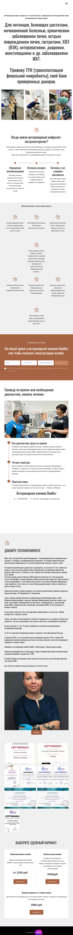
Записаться (61, 363)
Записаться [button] (20, 882)
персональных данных (33, 368)
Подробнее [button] (36, 912)
